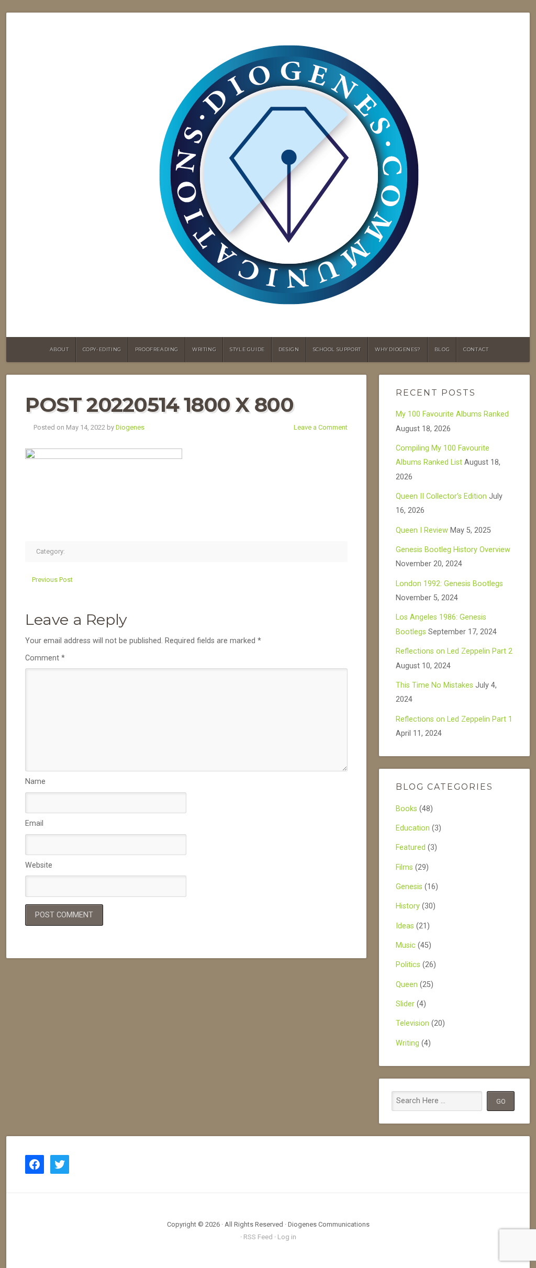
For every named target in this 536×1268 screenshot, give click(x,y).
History (408, 906)
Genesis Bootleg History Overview (453, 549)
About (59, 349)
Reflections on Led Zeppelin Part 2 (454, 651)
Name (35, 781)
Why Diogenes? (398, 349)
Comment (45, 658)
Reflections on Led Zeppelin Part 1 (454, 719)
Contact (475, 349)
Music (406, 945)
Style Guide (247, 349)
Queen (407, 984)
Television (412, 1023)
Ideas (405, 926)
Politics (408, 964)
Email (34, 823)
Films (404, 867)
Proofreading (156, 349)
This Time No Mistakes (434, 685)
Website (38, 865)
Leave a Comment (321, 427)
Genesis (409, 886)
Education (413, 828)
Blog (442, 349)
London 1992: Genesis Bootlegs (449, 583)
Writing (204, 349)
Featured (411, 847)
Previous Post (52, 579)
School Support (337, 349)
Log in (286, 1237)
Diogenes (130, 427)
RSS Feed (258, 1237)
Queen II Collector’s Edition (441, 496)
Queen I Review (422, 530)
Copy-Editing (102, 349)
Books (406, 808)
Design (288, 349)
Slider (405, 1004)
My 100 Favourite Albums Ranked (452, 414)
